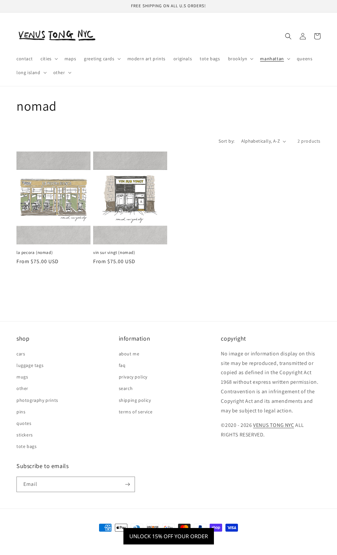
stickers (24, 435)
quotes (24, 423)
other (22, 388)
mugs (22, 377)
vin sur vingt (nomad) (114, 252)
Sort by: (226, 141)
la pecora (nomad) (34, 252)
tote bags (26, 446)
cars (20, 354)
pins (20, 412)
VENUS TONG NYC (273, 425)
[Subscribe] (127, 484)
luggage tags (29, 365)
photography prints (37, 400)
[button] (49, 59)
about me (129, 354)
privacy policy (133, 377)
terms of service (136, 412)
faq (122, 365)
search (126, 388)
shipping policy (135, 400)
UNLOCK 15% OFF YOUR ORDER (168, 536)
